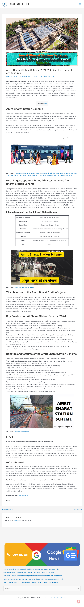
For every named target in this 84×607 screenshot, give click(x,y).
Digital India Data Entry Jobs (36, 175)
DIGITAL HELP (19, 4)
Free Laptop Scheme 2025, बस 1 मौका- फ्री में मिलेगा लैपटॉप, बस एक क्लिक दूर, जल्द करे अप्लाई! (30, 582)
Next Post (78, 509)
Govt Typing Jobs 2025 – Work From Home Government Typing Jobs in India (28, 572)
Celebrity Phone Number (18, 175)
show (45, 103)
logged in (17, 520)
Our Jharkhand (23, 495)
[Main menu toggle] (80, 4)
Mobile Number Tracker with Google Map (60, 175)
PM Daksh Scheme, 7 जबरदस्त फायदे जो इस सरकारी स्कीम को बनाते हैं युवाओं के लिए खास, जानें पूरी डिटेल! (32, 576)
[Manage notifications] (78, 601)
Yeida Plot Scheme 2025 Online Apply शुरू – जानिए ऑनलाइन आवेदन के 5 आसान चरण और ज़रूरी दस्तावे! (33, 579)
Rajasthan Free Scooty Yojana (24, 287)
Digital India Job (25, 76)
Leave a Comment (12, 76)
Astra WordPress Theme (58, 598)
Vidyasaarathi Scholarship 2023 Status (27, 173)
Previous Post (7, 509)
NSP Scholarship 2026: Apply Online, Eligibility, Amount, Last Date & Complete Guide (31, 569)
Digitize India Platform (57, 173)
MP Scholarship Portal (22, 432)
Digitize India (45, 173)
